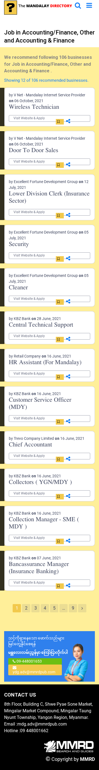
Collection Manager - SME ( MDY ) (44, 523)
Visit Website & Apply (29, 118)
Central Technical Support (41, 325)
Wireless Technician (34, 107)
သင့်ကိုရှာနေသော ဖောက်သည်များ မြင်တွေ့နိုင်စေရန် (38, 645)
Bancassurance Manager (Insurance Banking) (39, 568)
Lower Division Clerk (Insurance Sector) (49, 197)
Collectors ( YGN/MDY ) (40, 482)
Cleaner (18, 288)
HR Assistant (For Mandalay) (45, 363)
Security (19, 244)
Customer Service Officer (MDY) (40, 403)
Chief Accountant (30, 445)
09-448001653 (29, 661)
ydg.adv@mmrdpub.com (34, 672)
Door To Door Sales (33, 151)
